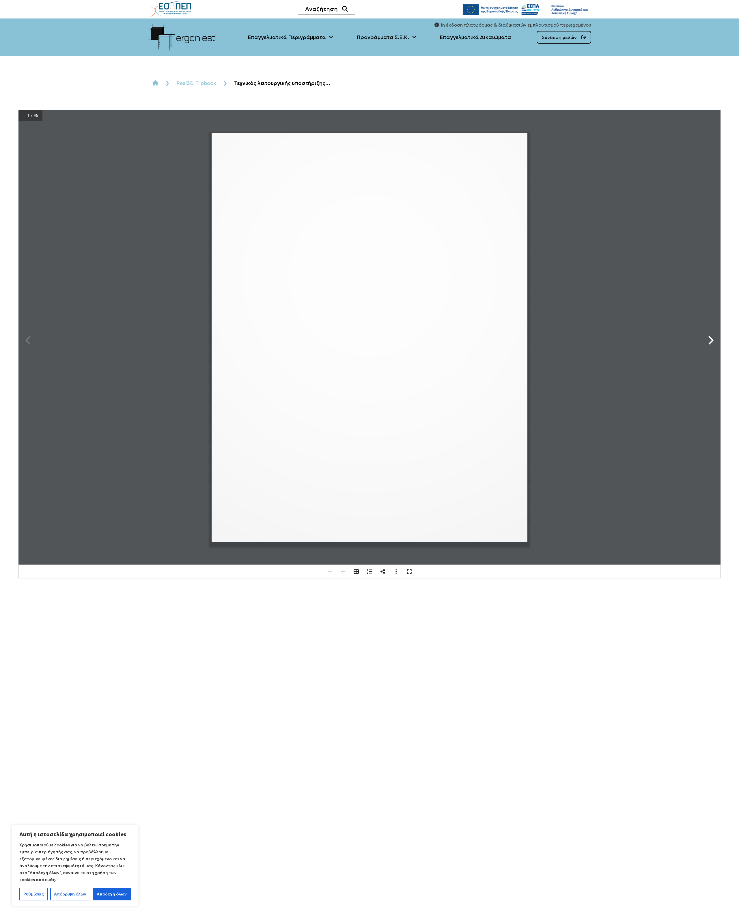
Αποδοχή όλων (112, 894)
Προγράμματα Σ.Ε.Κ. (383, 37)
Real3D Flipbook (196, 83)
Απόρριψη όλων (70, 894)
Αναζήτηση (321, 9)
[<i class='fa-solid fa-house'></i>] (155, 83)
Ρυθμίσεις (33, 894)
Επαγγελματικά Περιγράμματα (287, 37)
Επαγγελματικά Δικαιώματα (475, 37)
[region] (75, 865)
